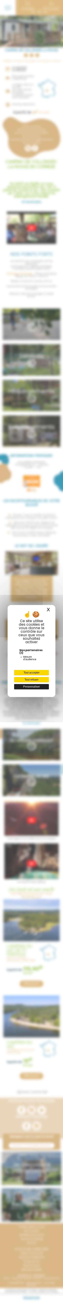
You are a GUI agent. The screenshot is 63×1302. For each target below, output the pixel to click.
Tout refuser (31, 679)
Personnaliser (31, 686)
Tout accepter (31, 672)
